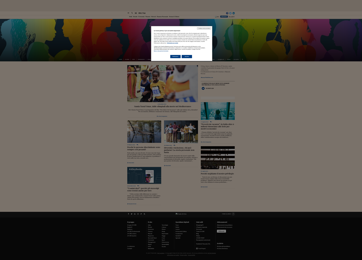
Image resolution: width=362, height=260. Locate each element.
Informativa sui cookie (172, 43)
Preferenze (175, 56)
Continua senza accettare (204, 28)
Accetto (187, 56)
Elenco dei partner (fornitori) (161, 51)
